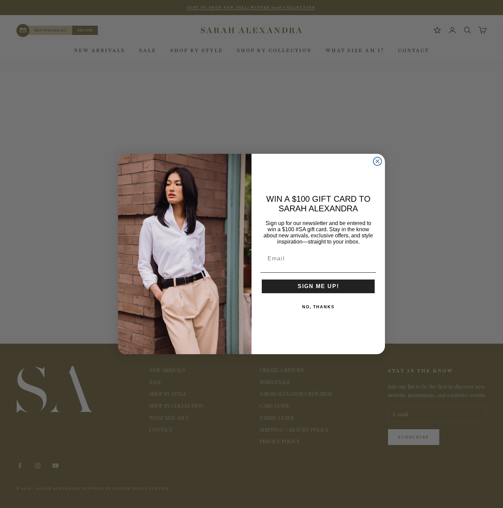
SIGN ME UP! (318, 286)
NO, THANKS (318, 307)
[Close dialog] (377, 161)
